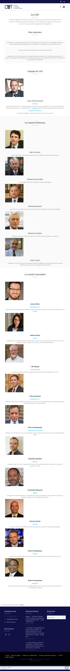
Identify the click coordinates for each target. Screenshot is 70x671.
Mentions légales (16, 655)
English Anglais (9, 657)
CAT (31, 659)
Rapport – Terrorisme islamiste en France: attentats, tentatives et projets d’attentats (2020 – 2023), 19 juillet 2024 (35, 619)
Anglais (22, 605)
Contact (7, 655)
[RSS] (64, 1)
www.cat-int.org (10, 622)
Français (60, 655)
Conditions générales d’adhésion (47, 655)
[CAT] (14, 6)
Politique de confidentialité (29, 655)
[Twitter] (61, 1)
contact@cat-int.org (11, 619)
